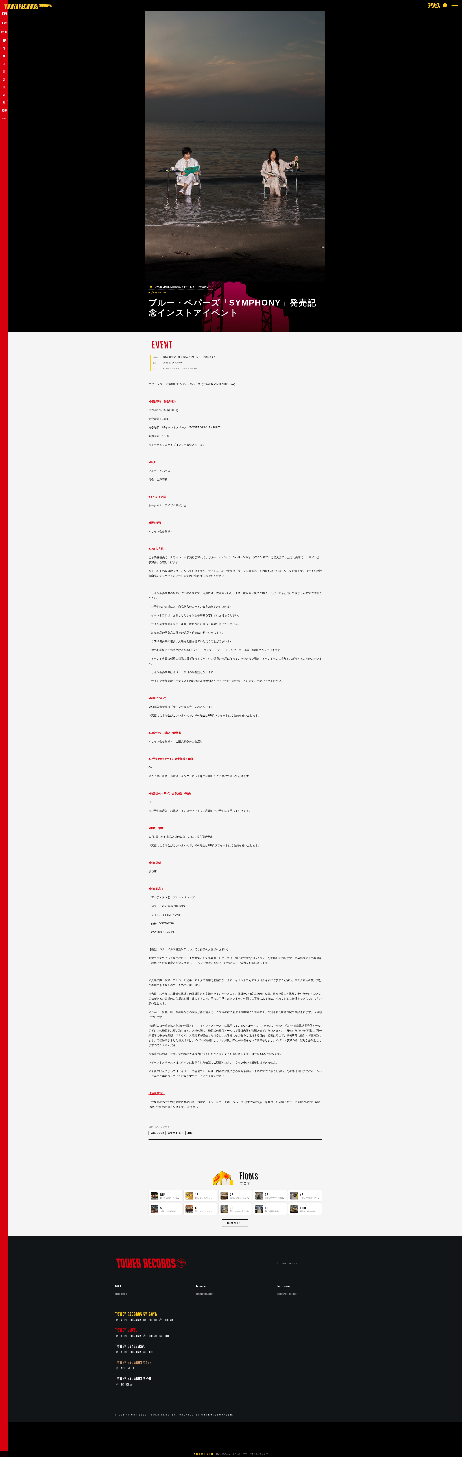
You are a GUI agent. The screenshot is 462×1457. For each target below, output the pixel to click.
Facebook (157, 1133)
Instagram (135, 1319)
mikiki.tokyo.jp (121, 1293)
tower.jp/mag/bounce (205, 1293)
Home (281, 1263)
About (294, 1263)
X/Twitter (175, 1133)
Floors (248, 1175)
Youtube (153, 1319)
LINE (190, 1133)
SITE (167, 1336)
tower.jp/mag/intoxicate (287, 1293)
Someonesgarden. (217, 1415)
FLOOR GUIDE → (235, 1223)
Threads (169, 1319)
